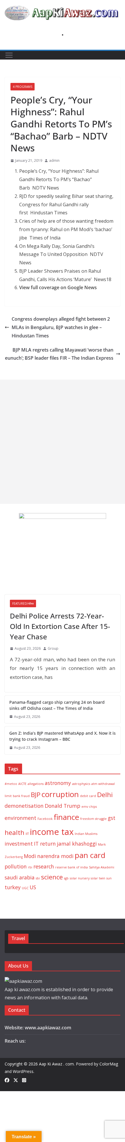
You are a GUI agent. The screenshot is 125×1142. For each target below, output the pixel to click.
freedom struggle (93, 819)
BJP (35, 794)
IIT (27, 834)
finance (66, 817)
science (52, 876)
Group (53, 648)
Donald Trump (62, 805)
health (14, 832)
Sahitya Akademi (101, 867)
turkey (13, 887)
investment (19, 843)
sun (109, 878)
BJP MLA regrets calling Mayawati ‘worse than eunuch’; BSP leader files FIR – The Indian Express (59, 354)
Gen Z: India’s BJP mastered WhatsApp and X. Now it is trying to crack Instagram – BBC (62, 736)
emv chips (89, 807)
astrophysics (81, 784)
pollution (16, 866)
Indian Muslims (86, 834)
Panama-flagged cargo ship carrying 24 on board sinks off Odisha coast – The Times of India (57, 705)
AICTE (22, 784)
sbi (38, 878)
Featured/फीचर (23, 603)
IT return (45, 843)
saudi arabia (20, 877)
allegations (36, 784)
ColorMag (108, 1064)
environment (20, 817)
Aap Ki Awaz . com (56, 1064)
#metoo (11, 784)
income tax (52, 832)
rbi (30, 867)
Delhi (105, 794)
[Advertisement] (62, 442)
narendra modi (55, 856)
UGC (25, 888)
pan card (90, 855)
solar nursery (80, 878)
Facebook (45, 819)
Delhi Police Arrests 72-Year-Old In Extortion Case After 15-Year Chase (60, 626)
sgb (66, 878)
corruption (60, 794)
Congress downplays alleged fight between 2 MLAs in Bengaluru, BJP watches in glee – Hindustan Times (61, 327)
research (43, 866)
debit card (88, 796)
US (33, 887)
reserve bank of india (71, 867)
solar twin (98, 878)
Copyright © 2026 (22, 1064)
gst (111, 817)
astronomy (58, 782)
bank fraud (21, 796)
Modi (30, 856)
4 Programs (22, 87)
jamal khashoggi (77, 843)
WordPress (23, 1071)
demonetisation (24, 805)
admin (54, 160)
